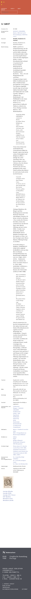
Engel (14, 439)
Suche (12, 8)
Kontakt (3, 9)
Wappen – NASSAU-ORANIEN (18, 409)
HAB (4, 556)
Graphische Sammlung (18, 556)
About (19, 8)
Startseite (4, 8)
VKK (4, 558)
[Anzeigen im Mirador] (8, 488)
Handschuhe (16, 422)
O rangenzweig (17, 425)
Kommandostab (17, 424)
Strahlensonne (16, 412)
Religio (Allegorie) (18, 440)
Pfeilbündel (16, 417)
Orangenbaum (16, 427)
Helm (14, 420)
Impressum (6, 587)
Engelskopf (16, 415)
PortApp (12, 558)
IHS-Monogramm (17, 444)
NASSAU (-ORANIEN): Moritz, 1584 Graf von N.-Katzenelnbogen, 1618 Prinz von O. (20, 33)
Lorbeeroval (16, 406)
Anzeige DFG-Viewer (9, 495)
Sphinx (15, 437)
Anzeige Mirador (8, 491)
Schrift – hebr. (16, 413)
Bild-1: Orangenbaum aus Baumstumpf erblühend (19, 433)
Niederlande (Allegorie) (19, 442)
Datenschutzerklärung (10, 589)
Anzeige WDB (7, 493)
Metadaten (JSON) (8, 500)
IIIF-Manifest (7, 497)
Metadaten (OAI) (8, 499)
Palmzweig (16, 418)
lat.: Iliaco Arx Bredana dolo (20, 464)
